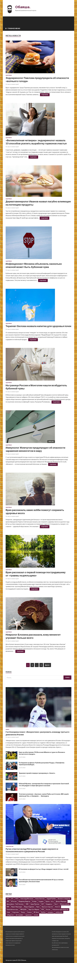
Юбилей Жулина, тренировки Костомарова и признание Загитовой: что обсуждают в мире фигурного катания (44, 784)
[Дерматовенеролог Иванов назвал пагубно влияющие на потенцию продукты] (38, 181)
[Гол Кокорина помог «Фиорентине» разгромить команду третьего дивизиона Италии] (38, 728)
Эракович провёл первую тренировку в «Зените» (37, 773)
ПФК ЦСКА (23, 909)
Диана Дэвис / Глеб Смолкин (15, 904)
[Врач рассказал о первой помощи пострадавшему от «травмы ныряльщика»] (38, 552)
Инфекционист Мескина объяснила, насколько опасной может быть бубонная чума (34, 265)
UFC (12, 898)
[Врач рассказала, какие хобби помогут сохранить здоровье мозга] (38, 490)
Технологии (9, 846)
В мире (34, 901)
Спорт (7, 729)
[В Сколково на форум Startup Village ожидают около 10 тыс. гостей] (11, 876)
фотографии (19, 915)
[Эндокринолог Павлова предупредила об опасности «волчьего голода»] (38, 58)
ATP (8, 898)
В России (14, 901)
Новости (57, 906)
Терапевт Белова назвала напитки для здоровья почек (38, 326)
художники (28, 915)
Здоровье (9, 75)
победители (10, 915)
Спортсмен (15, 912)
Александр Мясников (26, 898)
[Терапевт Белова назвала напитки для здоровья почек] (38, 306)
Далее (47, 665)
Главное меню (14, 28)
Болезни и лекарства (64, 898)
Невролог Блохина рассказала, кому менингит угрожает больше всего (33, 636)
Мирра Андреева (29, 906)
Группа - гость (49, 901)
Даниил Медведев (61, 901)
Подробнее (44, 94)
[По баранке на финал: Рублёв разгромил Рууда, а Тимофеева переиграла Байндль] (11, 769)
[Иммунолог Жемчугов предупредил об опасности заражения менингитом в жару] (38, 427)
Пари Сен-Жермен (33, 909)
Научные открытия (47, 906)
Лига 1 (56, 904)
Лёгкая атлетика (65, 904)
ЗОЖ (27, 904)
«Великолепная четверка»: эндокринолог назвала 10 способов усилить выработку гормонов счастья (36, 142)
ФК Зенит (36, 912)
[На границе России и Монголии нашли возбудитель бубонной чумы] (38, 365)
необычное (58, 912)
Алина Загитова (40, 898)
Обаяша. (22, 7)
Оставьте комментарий (12, 84)
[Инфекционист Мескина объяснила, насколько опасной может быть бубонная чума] (38, 243)
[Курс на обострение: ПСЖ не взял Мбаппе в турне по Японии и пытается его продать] (11, 759)
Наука (38, 906)
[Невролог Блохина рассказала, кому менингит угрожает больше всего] (38, 614)
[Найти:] (38, 677)
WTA (16, 898)
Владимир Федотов (24, 901)
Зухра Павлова (34, 904)
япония (36, 915)
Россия (48, 909)
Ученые (29, 912)
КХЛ (42, 904)
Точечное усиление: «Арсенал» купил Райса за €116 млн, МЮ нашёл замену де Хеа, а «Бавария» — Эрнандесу (44, 795)
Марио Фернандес (16, 906)
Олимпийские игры (12, 909)
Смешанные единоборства (60, 909)
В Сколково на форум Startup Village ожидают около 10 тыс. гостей (43, 869)
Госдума (40, 901)
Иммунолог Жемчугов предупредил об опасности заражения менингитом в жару (35, 449)
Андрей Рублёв (51, 898)
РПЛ (42, 909)
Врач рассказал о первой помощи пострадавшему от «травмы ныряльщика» (35, 574)
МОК (8, 906)
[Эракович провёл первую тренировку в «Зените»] (11, 780)
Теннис (23, 912)
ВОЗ (8, 901)
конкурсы (51, 912)
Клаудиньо (49, 904)
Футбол (43, 912)
